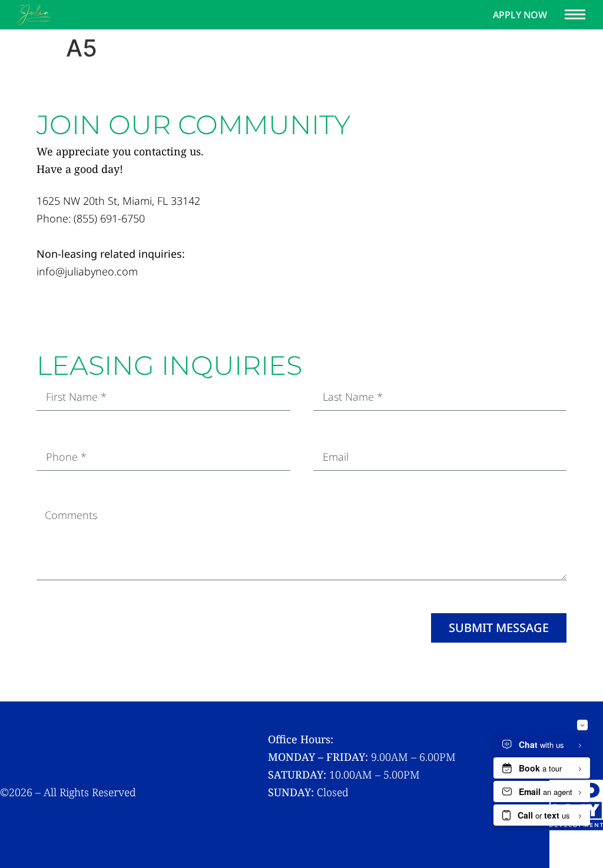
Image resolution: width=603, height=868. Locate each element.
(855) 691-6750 (109, 218)
